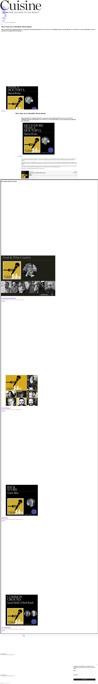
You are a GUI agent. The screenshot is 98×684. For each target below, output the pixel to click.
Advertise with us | (81, 656)
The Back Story (5, 517)
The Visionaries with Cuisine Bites (9, 298)
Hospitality (4, 8)
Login (1, 678)
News (3, 6)
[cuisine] (28, 666)
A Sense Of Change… (6, 408)
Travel (3, 10)
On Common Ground (6, 627)
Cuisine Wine (4, 12)
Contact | (85, 656)
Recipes (3, 7)
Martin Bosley (3, 110)
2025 (5, 15)
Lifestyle (4, 9)
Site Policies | (90, 656)
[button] (3, 20)
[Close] (96, 664)
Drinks (3, 11)
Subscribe (4, 18)
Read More (3, 410)
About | (93, 656)
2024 (5, 16)
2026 (5, 14)
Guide (3, 17)
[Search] (5, 24)
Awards (3, 13)
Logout (4, 678)
